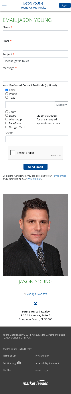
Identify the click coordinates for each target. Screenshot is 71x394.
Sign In (65, 5)
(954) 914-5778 (37, 294)
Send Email (35, 167)
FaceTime (15, 123)
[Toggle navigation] (4, 5)
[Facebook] (35, 304)
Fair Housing (9, 363)
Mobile (60, 104)
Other (9, 132)
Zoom (12, 112)
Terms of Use (59, 175)
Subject (8, 54)
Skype (12, 115)
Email (7, 41)
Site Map (7, 370)
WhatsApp (15, 119)
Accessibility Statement (47, 363)
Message (10, 68)
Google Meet (17, 127)
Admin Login (42, 370)
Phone (13, 93)
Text (12, 97)
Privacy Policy (34, 178)
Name (7, 27)
